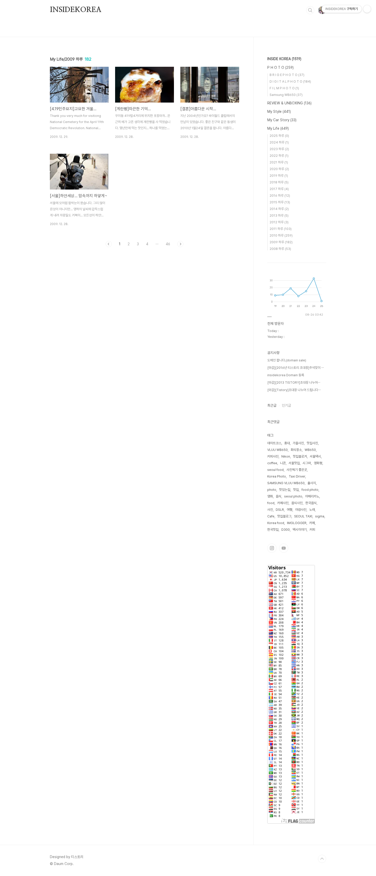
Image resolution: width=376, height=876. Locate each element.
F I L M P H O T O (284, 88)
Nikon (285, 456)
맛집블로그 (284, 516)
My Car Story (281, 120)
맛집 (296, 490)
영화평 (318, 463)
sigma (319, 516)
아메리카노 (312, 496)
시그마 (307, 463)
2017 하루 (279, 189)
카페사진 (283, 503)
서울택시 (315, 456)
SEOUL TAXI (303, 516)
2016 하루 (280, 195)
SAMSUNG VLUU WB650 (286, 483)
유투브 (283, 548)
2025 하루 (279, 136)
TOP (322, 859)
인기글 (286, 405)
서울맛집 (294, 463)
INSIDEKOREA (76, 10)
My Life (278, 128)
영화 (270, 496)
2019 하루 (279, 176)
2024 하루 (279, 142)
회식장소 (296, 450)
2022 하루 (279, 156)
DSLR (280, 510)
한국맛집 (273, 529)
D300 (285, 529)
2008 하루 (280, 249)
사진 (270, 510)
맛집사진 (312, 443)
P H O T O (280, 67)
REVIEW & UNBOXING (289, 103)
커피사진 (273, 456)
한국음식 (311, 503)
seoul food (275, 470)
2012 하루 (279, 222)
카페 (312, 523)
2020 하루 (279, 169)
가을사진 (298, 443)
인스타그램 (272, 548)
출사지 (311, 483)
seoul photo (293, 496)
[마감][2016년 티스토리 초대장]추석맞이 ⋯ (295, 368)
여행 (289, 510)
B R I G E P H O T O (287, 75)
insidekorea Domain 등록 (285, 375)
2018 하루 (279, 182)
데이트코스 (274, 443)
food (270, 503)
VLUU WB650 (277, 450)
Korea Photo (276, 476)
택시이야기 (300, 529)
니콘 (283, 463)
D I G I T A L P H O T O (290, 81)
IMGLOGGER (296, 523)
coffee (272, 463)
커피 (312, 529)
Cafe (270, 516)
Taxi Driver (297, 476)
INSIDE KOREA (284, 59)
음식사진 (297, 503)
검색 (310, 10)
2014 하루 (279, 209)
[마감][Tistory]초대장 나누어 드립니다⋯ (294, 390)
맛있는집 (284, 490)
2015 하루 (280, 202)
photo (271, 490)
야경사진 (300, 510)
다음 (180, 244)
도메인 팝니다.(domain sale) (286, 360)
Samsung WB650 (286, 95)
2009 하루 (281, 242)
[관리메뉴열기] (367, 9)
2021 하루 (279, 162)
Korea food (275, 523)
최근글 (272, 405)
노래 (312, 510)
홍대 (287, 443)
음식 (278, 496)
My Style (279, 111)
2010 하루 (281, 235)
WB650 (310, 450)
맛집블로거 (300, 456)
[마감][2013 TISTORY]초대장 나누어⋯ (293, 382)
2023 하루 (279, 149)
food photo (310, 490)
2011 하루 (281, 229)
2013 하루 (279, 215)
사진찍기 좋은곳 (296, 470)
